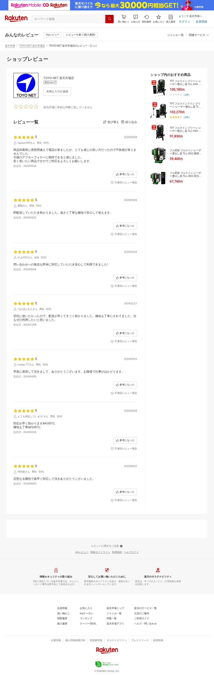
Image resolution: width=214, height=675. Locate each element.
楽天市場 (10, 45)
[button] (135, 19)
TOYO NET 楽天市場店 (32, 45)
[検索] (109, 19)
